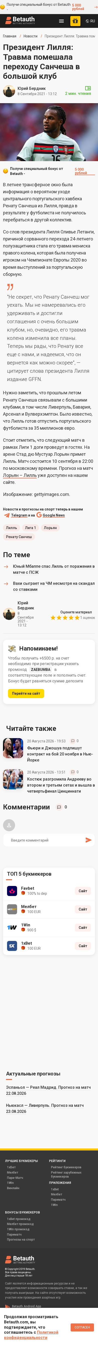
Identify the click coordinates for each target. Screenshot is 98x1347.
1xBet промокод (18, 1219)
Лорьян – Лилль (20, 475)
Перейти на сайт (26, 693)
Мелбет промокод (20, 1224)
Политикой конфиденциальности (31, 1335)
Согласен (82, 1327)
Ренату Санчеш (19, 537)
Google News (54, 515)
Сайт (83, 891)
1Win (10, 1183)
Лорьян (50, 528)
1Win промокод (18, 1229)
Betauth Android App (26, 1306)
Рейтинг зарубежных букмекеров (66, 1174)
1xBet (55, 1189)
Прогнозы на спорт (21, 1239)
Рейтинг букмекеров (66, 1167)
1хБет (11, 1167)
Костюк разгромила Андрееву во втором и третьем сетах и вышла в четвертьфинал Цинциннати (61, 785)
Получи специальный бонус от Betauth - (45, 7)
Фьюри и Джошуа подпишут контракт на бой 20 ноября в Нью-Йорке (60, 754)
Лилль (11, 528)
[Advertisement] (49, 1012)
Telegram (19, 515)
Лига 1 (30, 528)
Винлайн (13, 1188)
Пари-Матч (15, 1178)
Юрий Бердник (32, 88)
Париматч (58, 1199)
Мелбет (12, 1172)
